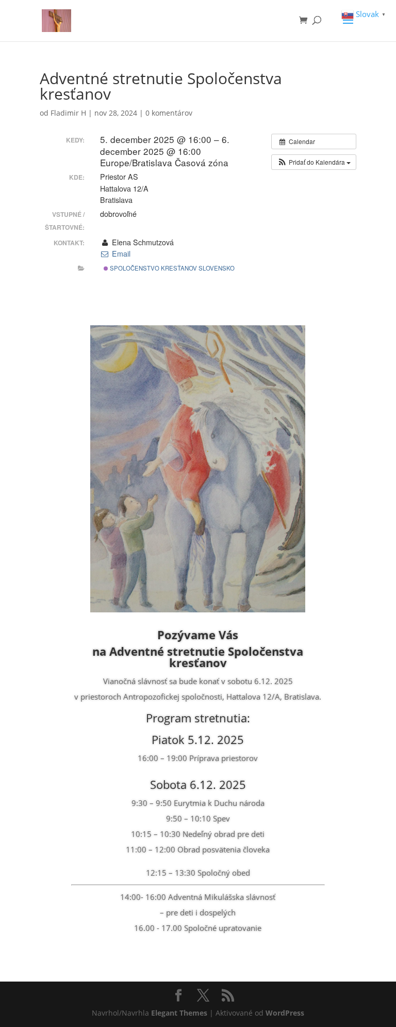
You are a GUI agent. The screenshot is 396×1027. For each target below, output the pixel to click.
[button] (314, 162)
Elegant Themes (179, 1013)
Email (120, 253)
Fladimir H (68, 113)
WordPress (285, 1013)
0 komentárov (168, 113)
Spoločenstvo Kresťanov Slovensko (171, 268)
